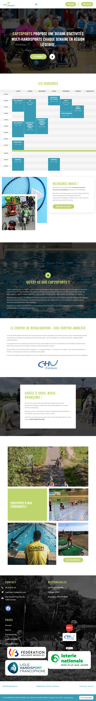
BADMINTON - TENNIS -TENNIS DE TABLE (42, 122)
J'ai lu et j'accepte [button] (86, 697)
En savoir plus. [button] (69, 697)
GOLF (66, 100)
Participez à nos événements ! (21, 505)
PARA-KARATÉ (78, 107)
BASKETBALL (18, 142)
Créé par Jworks (86, 686)
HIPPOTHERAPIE (66, 113)
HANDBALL (18, 159)
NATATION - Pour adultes (54, 98)
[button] (36, 4)
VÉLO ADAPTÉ (18, 100)
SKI (30, 100)
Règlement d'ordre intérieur (48, 686)
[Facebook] (8, 608)
